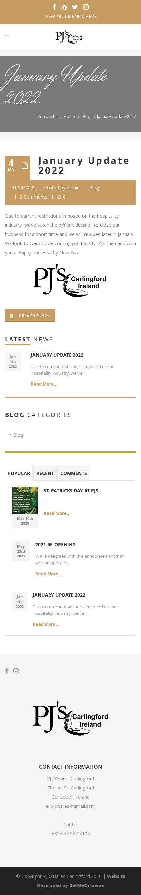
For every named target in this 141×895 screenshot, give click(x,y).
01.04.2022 (22, 188)
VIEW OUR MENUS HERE (70, 16)
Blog (87, 116)
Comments (73, 473)
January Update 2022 (84, 165)
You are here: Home (56, 116)
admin (73, 188)
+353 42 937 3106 (70, 833)
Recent (45, 473)
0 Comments (33, 197)
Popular (19, 473)
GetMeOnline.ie (86, 885)
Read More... (44, 384)
